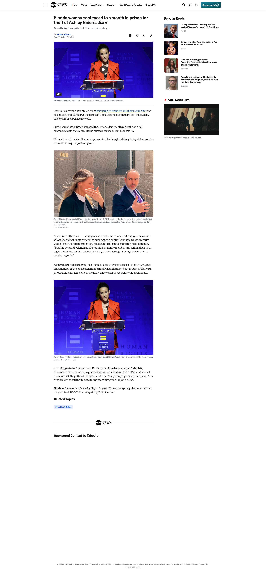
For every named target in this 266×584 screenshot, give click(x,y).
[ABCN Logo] (59, 5)
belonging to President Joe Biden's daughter (121, 111)
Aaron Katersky (63, 34)
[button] (45, 5)
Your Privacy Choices (190, 564)
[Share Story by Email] (143, 35)
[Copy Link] (150, 35)
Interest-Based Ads (140, 564)
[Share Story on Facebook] (130, 35)
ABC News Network (64, 564)
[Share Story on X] (137, 35)
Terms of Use (176, 564)
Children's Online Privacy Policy (120, 564)
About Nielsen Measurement (159, 564)
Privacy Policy (78, 564)
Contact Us (203, 564)
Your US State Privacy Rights (96, 564)
